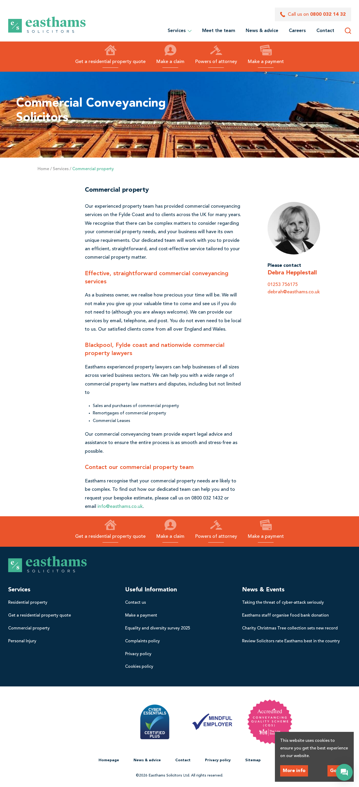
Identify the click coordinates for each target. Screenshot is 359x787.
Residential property (27, 603)
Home (43, 169)
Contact (325, 30)
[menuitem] (218, 31)
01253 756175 (283, 284)
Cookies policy (139, 667)
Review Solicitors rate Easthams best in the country (291, 641)
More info (294, 770)
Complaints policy (142, 641)
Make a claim (170, 61)
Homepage (109, 760)
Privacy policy (138, 654)
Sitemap (253, 760)
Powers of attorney (216, 61)
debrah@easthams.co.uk (294, 292)
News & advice (262, 30)
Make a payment (266, 61)
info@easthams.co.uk (120, 506)
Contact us (135, 603)
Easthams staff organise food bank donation (285, 615)
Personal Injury (22, 641)
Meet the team (218, 30)
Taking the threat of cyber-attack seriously (283, 603)
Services (178, 30)
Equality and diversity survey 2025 (157, 628)
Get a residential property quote (110, 61)
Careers (297, 30)
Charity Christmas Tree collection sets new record (290, 628)
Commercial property (29, 628)
